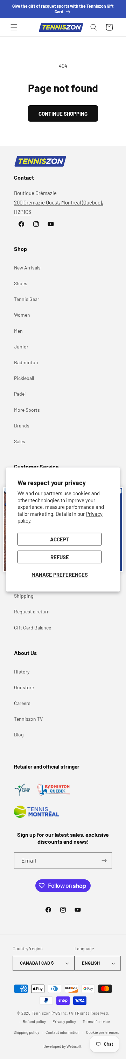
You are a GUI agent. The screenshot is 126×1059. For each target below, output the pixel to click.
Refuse (59, 557)
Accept (59, 539)
